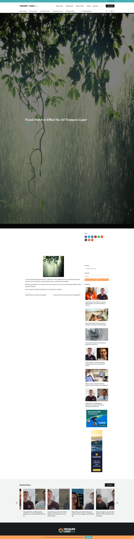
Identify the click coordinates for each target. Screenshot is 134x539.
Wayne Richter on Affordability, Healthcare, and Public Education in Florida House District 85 (94, 405)
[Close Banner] (132, 537)
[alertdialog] (67, 537)
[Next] (117, 503)
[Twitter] (113, 1)
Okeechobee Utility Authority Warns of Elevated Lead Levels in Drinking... (30, 514)
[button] (107, 11)
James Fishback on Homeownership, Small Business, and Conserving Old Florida (95, 364)
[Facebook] (109, 1)
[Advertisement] (53, 244)
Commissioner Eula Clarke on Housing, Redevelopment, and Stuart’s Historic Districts (95, 303)
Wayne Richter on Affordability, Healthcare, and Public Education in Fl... (103, 514)
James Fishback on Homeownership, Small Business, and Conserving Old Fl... (78, 514)
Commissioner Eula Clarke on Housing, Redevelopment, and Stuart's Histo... (53, 514)
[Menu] (100, 6)
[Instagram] (111, 1)
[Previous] (17, 503)
